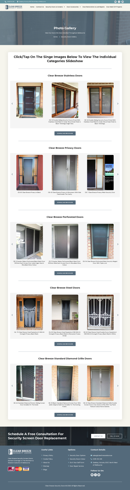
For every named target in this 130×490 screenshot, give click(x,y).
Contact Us (40, 7)
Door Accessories (73, 7)
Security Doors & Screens (54, 7)
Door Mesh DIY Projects (114, 7)
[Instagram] (119, 2)
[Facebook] (115, 2)
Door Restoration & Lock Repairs (94, 7)
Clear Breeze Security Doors (55, 486)
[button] (12, 103)
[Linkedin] (123, 2)
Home (32, 7)
